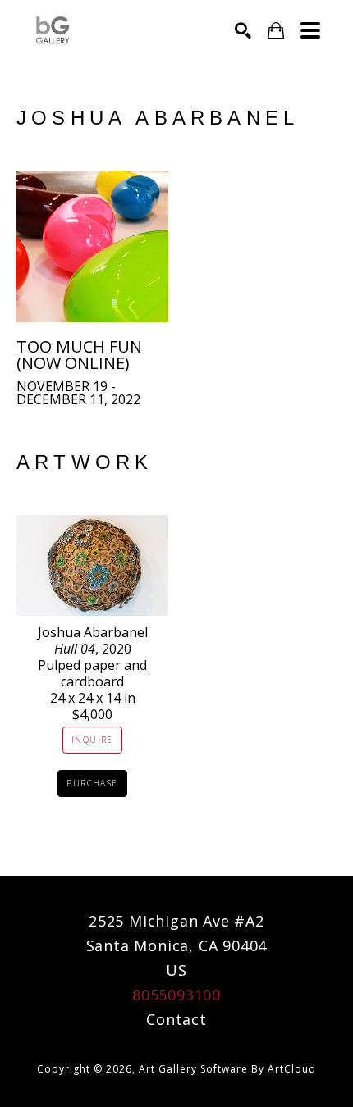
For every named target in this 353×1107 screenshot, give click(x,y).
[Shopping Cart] (276, 30)
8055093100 (176, 994)
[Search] (243, 30)
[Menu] (310, 30)
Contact (176, 1019)
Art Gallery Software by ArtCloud (227, 1069)
